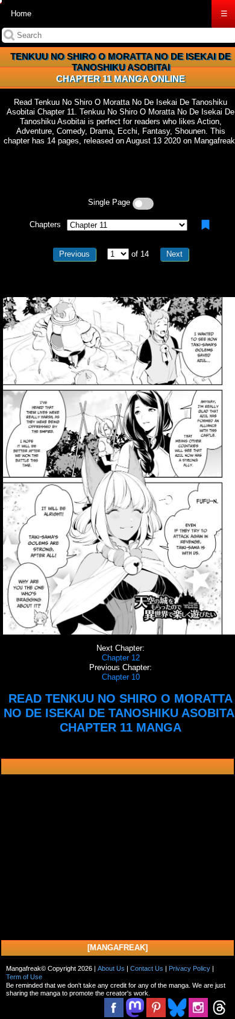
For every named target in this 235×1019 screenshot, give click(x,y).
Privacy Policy (189, 968)
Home (21, 13)
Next (174, 254)
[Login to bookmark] (205, 225)
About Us (111, 968)
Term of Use (24, 976)
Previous (74, 254)
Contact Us (146, 968)
